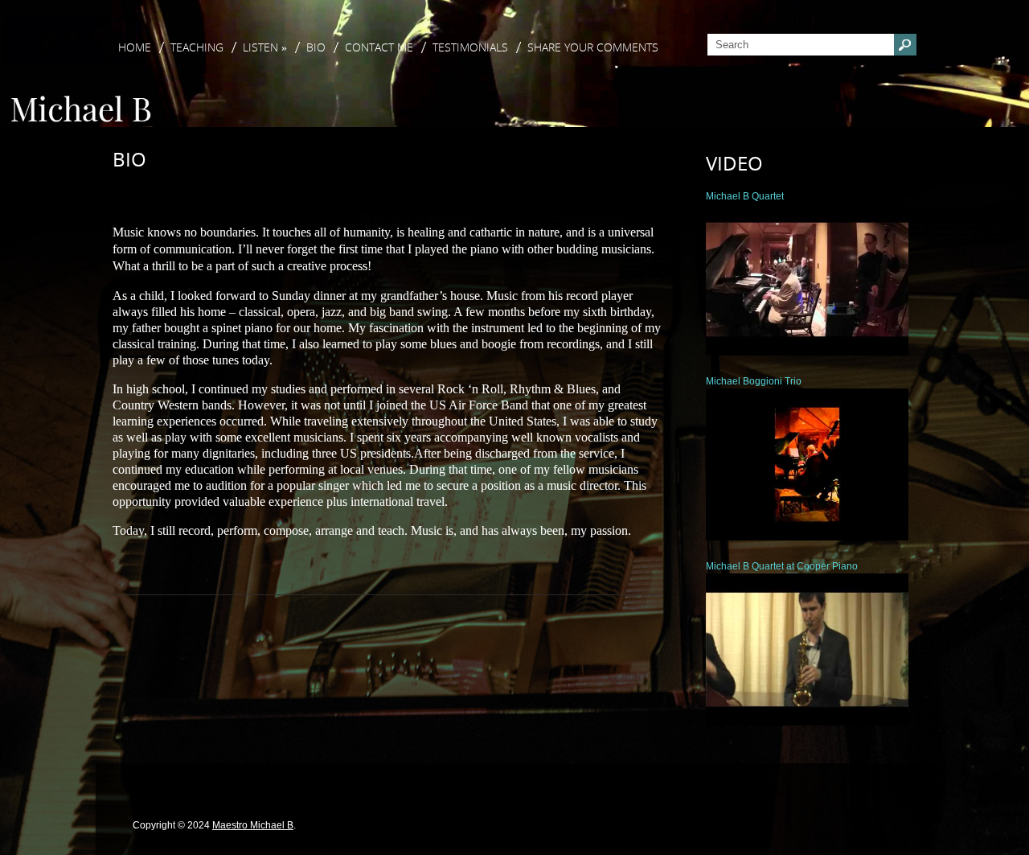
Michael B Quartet (745, 196)
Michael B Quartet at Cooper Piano (782, 566)
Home (134, 47)
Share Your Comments (592, 47)
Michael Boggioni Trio (753, 381)
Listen (265, 47)
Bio (316, 47)
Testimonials (470, 47)
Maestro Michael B (252, 825)
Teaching (196, 47)
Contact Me (379, 47)
